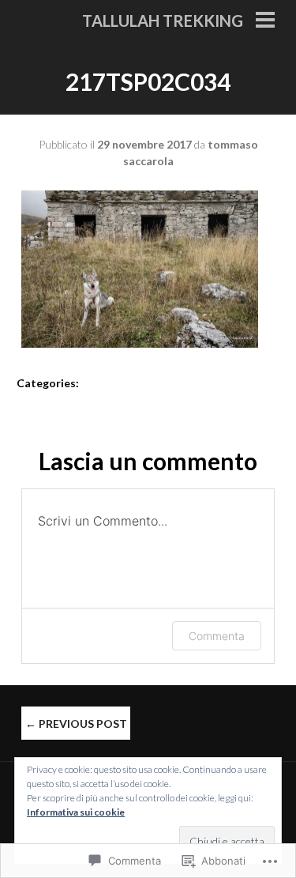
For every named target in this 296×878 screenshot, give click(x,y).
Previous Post (76, 723)
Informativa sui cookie (76, 812)
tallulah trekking (162, 20)
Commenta (217, 635)
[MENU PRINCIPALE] (265, 21)
